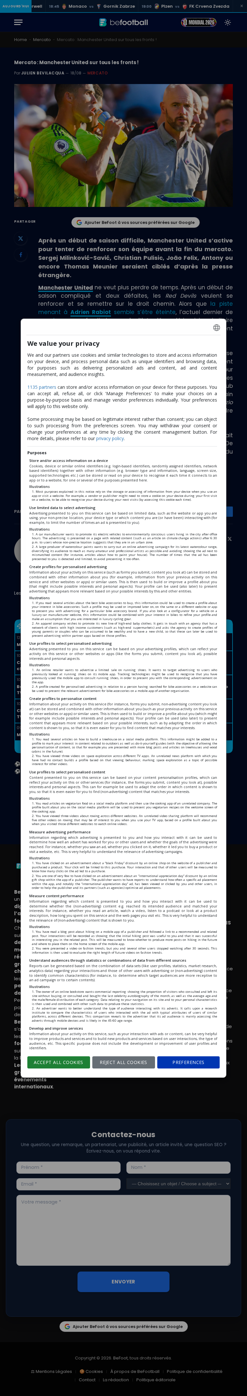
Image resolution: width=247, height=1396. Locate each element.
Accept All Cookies (58, 1062)
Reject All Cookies (123, 1062)
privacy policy (110, 438)
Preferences (188, 1062)
